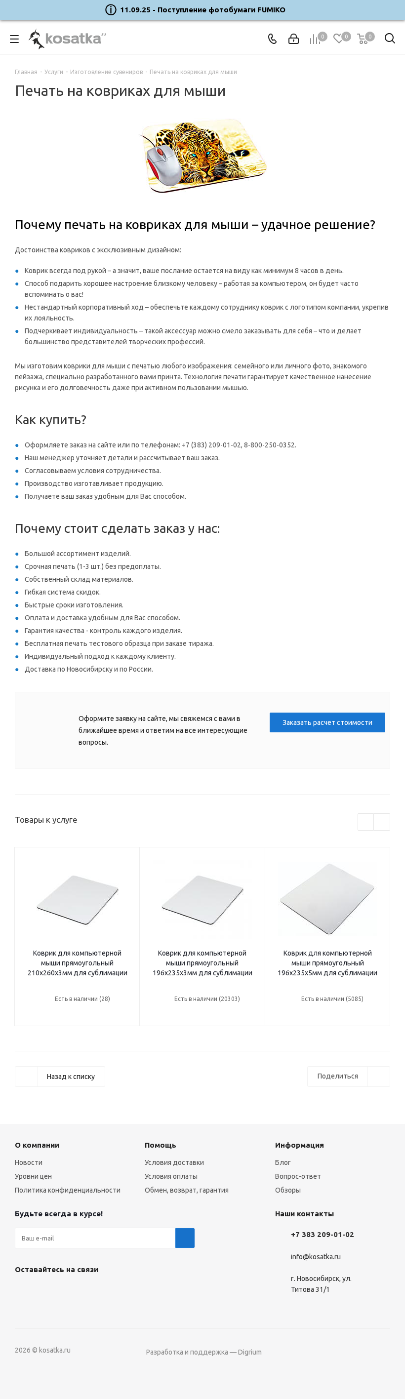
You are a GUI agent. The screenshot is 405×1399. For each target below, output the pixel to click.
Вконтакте (25, 1292)
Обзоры (288, 1190)
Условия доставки (174, 1162)
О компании (37, 1145)
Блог (283, 1162)
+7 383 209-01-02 (322, 1234)
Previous (366, 822)
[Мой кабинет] (293, 39)
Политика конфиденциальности (68, 1190)
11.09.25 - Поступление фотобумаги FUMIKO (202, 9)
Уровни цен (33, 1176)
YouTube (49, 1292)
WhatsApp (74, 1292)
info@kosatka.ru (316, 1257)
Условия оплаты (171, 1176)
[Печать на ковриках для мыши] (202, 156)
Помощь (160, 1145)
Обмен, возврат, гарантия (187, 1190)
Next (382, 822)
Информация (299, 1145)
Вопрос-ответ (298, 1176)
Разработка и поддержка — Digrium (204, 1352)
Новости (28, 1162)
